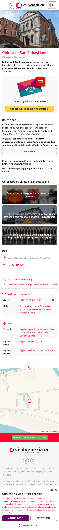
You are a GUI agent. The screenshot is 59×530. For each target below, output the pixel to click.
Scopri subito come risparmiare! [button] (29, 108)
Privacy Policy (7, 513)
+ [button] (4, 373)
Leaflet (42, 431)
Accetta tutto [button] (15, 518)
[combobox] (51, 490)
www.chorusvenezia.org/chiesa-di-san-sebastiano (32, 284)
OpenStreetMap (52, 431)
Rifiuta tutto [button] (43, 518)
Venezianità (15, 8)
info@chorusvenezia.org (20, 279)
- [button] (9, 373)
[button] (29, 525)
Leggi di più (29, 150)
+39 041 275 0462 (16, 265)
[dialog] (29, 508)
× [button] (56, 490)
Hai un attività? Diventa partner (29, 437)
